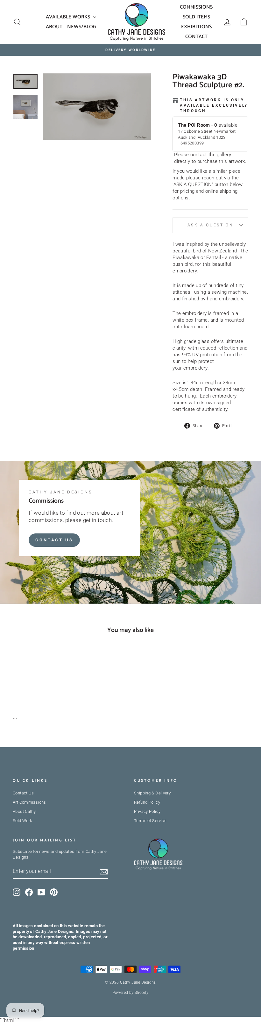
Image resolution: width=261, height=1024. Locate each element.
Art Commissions (29, 802)
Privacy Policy (147, 811)
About (54, 27)
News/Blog (81, 27)
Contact (196, 36)
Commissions (196, 7)
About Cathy (24, 811)
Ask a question (210, 225)
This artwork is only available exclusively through (214, 105)
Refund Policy (147, 802)
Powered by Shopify (131, 992)
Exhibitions (196, 27)
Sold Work (22, 820)
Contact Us (54, 540)
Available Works (68, 17)
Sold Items (196, 17)
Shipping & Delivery (152, 793)
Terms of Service (150, 820)
